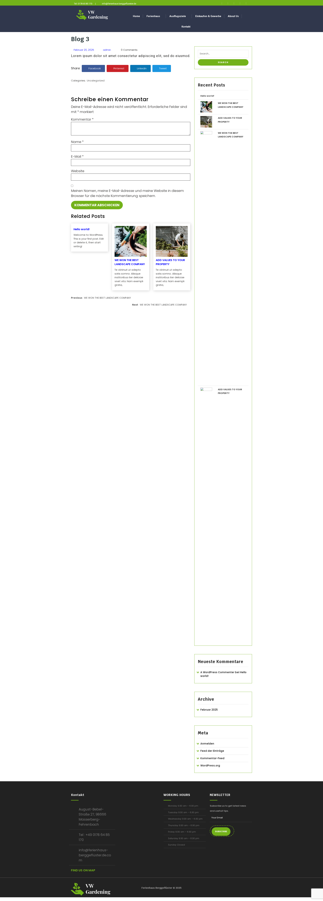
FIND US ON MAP (83, 870)
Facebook (94, 68)
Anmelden (207, 743)
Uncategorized (95, 80)
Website (77, 171)
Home (136, 16)
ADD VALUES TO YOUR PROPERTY (170, 262)
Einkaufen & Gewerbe (208, 16)
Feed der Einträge (212, 751)
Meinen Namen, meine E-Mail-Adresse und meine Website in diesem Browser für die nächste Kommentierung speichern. (127, 193)
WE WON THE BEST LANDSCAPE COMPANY (130, 262)
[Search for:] (223, 54)
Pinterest (118, 68)
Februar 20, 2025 (83, 50)
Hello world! (82, 229)
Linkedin (142, 68)
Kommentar (82, 119)
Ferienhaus (153, 16)
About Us (233, 16)
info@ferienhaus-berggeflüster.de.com (95, 855)
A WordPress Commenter (217, 672)
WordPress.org (210, 765)
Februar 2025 (209, 709)
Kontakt (186, 26)
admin (106, 50)
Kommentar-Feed (212, 758)
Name (77, 141)
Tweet (163, 68)
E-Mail (77, 156)
